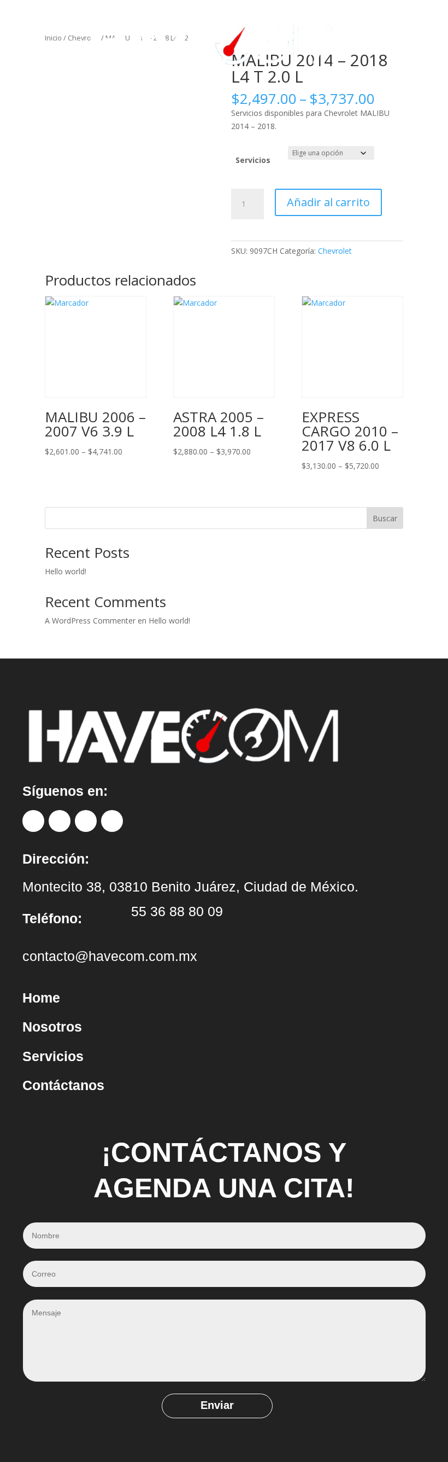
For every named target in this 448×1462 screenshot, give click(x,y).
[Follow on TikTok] (86, 821)
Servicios (252, 160)
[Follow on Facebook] (33, 821)
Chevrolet (335, 251)
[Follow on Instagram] (59, 821)
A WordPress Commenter (90, 620)
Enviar (217, 1405)
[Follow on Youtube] (112, 821)
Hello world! (65, 571)
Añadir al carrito (328, 202)
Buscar (385, 518)
